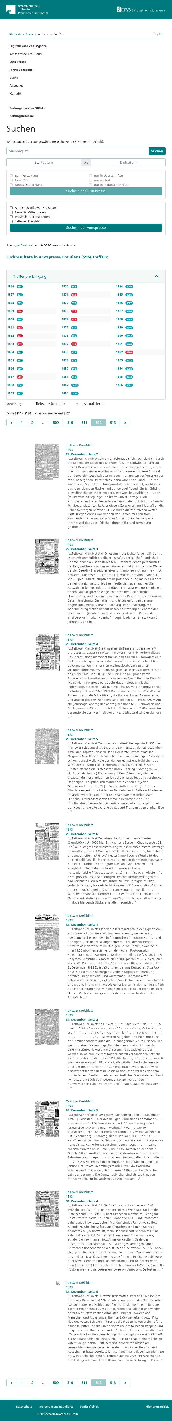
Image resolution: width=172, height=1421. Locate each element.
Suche (30, 34)
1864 (11, 352)
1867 (11, 377)
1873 (65, 311)
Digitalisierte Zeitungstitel (28, 46)
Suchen (157, 151)
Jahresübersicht (21, 70)
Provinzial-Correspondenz (33, 217)
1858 (11, 303)
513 (113, 422)
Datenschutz (24, 1406)
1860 (11, 319)
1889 (120, 327)
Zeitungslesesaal (22, 116)
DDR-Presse (18, 62)
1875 (65, 327)
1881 (65, 377)
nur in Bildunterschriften (111, 185)
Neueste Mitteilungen (30, 212)
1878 (65, 352)
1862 (11, 335)
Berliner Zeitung (26, 176)
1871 (65, 294)
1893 (120, 360)
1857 (11, 294)
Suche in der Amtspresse (86, 227)
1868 (11, 385)
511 (84, 422)
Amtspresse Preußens (26, 54)
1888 (120, 319)
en (161, 34)
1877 (65, 344)
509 (56, 422)
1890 (120, 335)
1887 (120, 311)
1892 (120, 352)
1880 (65, 368)
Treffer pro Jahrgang (29, 276)
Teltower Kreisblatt (28, 221)
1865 (11, 360)
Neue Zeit (22, 180)
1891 (120, 344)
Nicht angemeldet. (157, 1406)
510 (70, 422)
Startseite (15, 34)
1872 (65, 303)
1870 (65, 286)
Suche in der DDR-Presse (86, 191)
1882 (65, 385)
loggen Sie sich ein (23, 245)
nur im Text (102, 180)
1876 (65, 335)
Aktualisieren (94, 403)
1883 (65, 393)
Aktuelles (16, 85)
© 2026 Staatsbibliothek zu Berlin (57, 1414)
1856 (11, 286)
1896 (120, 385)
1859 (11, 311)
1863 (11, 344)
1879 (65, 360)
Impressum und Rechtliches (56, 1406)
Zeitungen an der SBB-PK (28, 108)
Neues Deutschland (29, 185)
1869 (11, 393)
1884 (120, 286)
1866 (11, 368)
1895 (120, 377)
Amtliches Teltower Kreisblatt (35, 208)
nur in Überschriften (108, 176)
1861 (11, 327)
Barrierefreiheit (89, 1406)
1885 (120, 294)
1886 (120, 303)
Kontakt (15, 93)
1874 (65, 319)
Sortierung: (14, 404)
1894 (120, 368)
